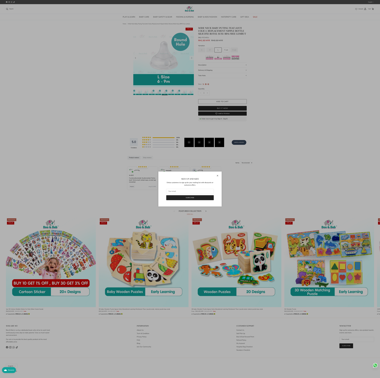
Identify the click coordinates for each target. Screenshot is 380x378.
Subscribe (190, 198)
